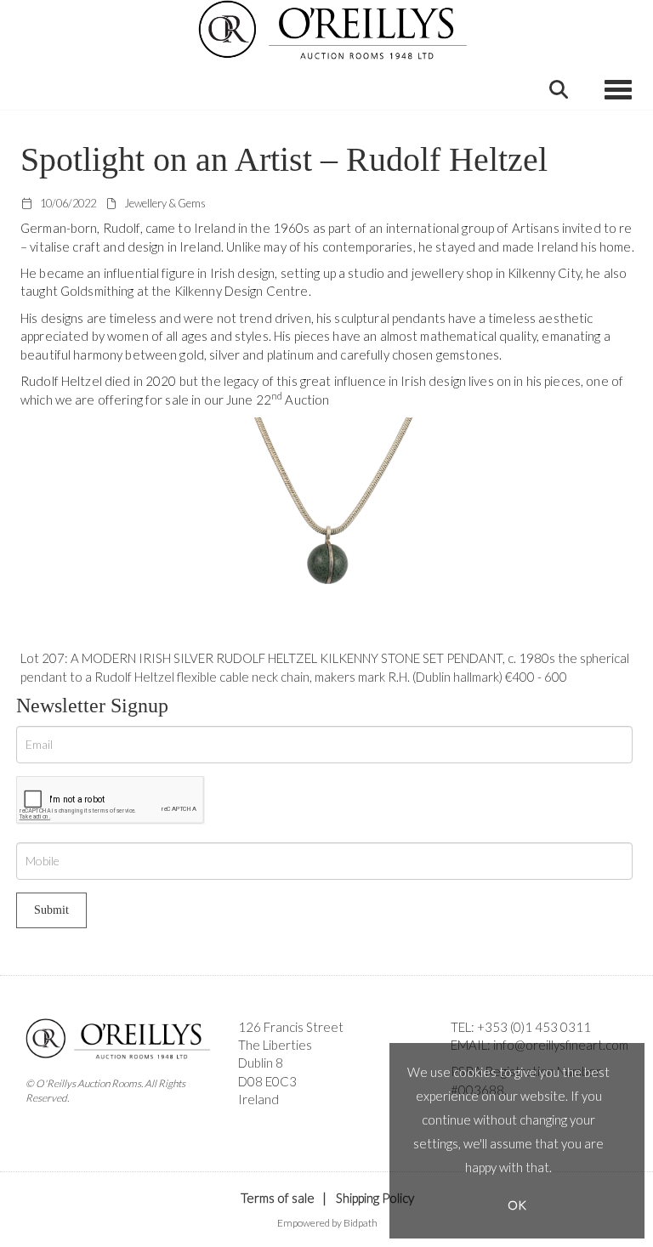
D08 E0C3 (267, 1081)
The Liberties (275, 1044)
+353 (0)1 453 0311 (534, 1026)
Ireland (258, 1099)
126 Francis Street (291, 1026)
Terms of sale (278, 1197)
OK (517, 1205)
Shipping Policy (375, 1197)
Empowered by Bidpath (327, 1222)
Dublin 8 (260, 1062)
